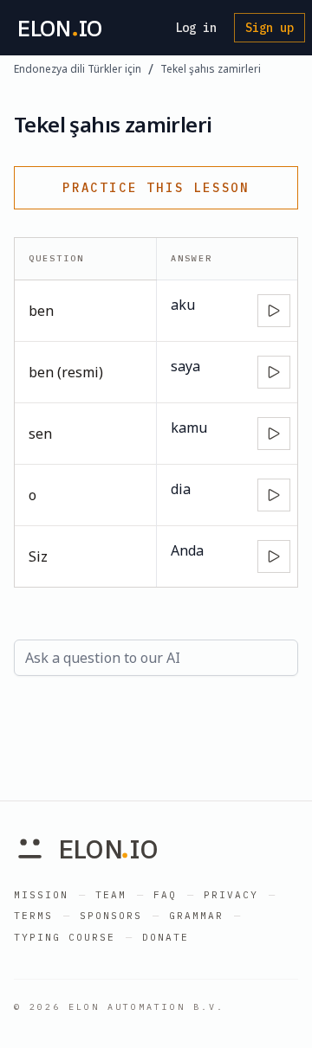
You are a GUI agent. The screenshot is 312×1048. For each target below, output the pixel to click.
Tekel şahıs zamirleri (210, 69)
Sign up (269, 27)
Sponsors (111, 916)
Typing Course (64, 937)
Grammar (196, 916)
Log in (196, 27)
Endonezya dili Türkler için (77, 69)
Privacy (231, 895)
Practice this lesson (156, 188)
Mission (41, 895)
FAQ (165, 895)
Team (111, 895)
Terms (33, 916)
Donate (165, 937)
